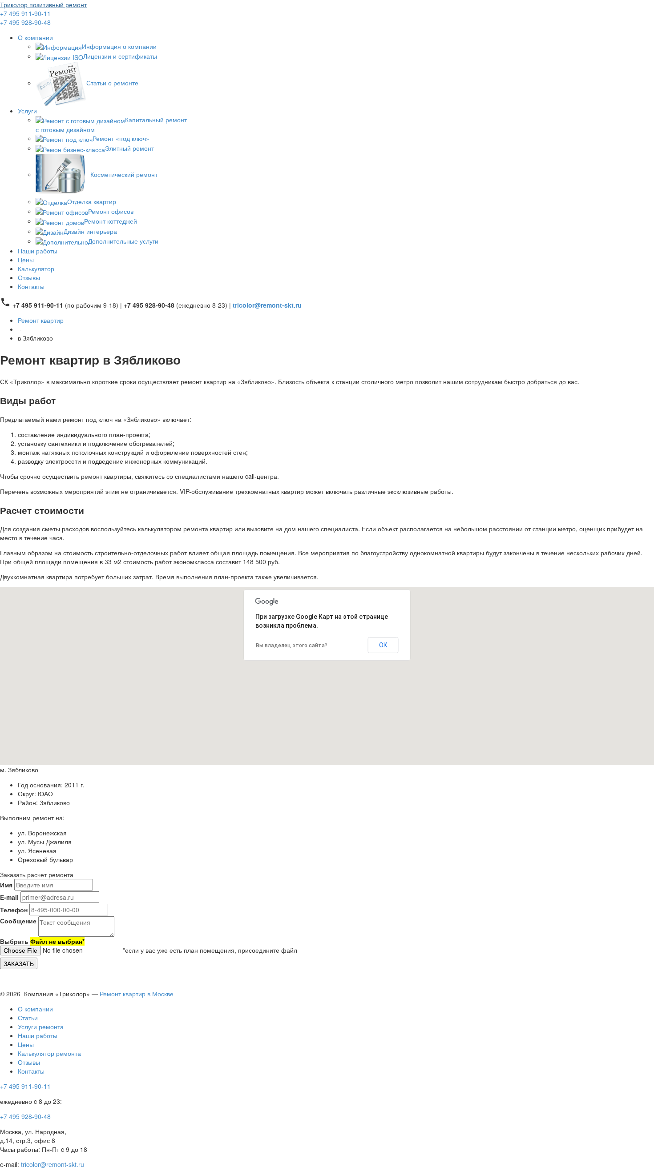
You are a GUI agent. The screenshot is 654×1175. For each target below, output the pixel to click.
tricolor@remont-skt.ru (52, 1164)
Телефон (14, 909)
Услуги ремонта (41, 1026)
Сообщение (18, 920)
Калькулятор (36, 268)
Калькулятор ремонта (49, 1053)
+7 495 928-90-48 (25, 22)
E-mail (9, 897)
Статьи (28, 1017)
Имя (6, 884)
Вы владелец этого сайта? (291, 645)
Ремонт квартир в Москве (137, 993)
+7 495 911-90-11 (25, 13)
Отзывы (29, 277)
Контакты (31, 286)
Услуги (27, 110)
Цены (26, 259)
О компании (35, 37)
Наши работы (37, 250)
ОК (383, 645)
